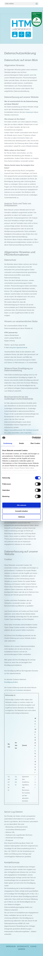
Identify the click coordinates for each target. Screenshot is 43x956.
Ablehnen (21, 517)
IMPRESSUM (11, 946)
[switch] (38, 484)
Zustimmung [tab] (7, 443)
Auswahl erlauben (21, 511)
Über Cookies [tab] (35, 443)
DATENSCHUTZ (23, 946)
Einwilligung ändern (11, 682)
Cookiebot (19, 690)
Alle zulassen (21, 505)
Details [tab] (21, 443)
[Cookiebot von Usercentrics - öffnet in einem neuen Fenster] (32, 437)
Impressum (30, 112)
